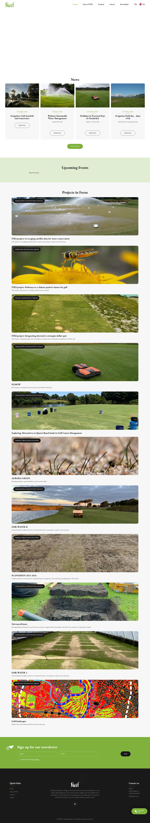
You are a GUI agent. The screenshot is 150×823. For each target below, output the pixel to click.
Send (125, 754)
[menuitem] (75, 4)
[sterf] (9, 4)
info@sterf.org (133, 796)
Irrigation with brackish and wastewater (22, 117)
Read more (22, 125)
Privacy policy (35, 760)
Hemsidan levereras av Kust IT (83, 819)
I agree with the (29, 760)
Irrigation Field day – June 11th (127, 117)
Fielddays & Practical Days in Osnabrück (92, 117)
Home (12, 789)
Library (12, 798)
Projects (12, 795)
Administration (68, 819)
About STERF (14, 792)
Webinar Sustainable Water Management (57, 117)
